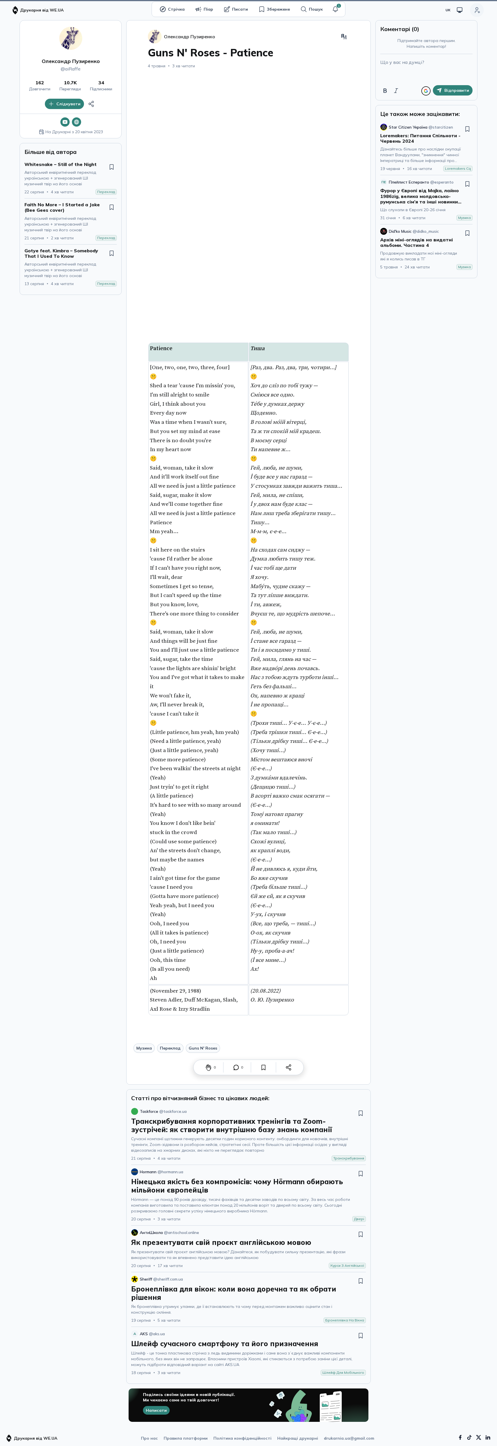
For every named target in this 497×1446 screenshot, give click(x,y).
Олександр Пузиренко (71, 61)
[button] (335, 9)
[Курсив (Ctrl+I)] (396, 91)
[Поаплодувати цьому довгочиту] (208, 1067)
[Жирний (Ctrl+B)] (385, 91)
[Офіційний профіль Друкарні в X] (478, 1437)
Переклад (170, 1048)
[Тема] (459, 10)
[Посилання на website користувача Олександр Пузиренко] (76, 122)
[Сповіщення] (335, 9)
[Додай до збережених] (111, 167)
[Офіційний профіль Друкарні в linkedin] (488, 1437)
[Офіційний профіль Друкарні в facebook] (460, 1437)
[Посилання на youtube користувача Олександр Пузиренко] (65, 122)
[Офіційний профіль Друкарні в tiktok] (469, 1437)
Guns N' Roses (203, 1048)
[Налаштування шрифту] (344, 36)
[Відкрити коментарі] (236, 1067)
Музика (144, 1048)
